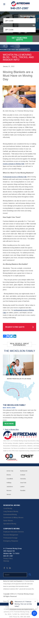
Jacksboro (10, 486)
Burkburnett (23, 471)
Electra (9, 475)
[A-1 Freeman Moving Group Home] (20, 3)
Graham (22, 475)
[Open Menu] (4, 4)
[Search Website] (30, 575)
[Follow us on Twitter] (7, 568)
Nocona (9, 490)
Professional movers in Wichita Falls (15, 177)
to (34, 25)
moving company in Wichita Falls (13, 164)
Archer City (10, 471)
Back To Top (7, 601)
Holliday (9, 482)
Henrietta (23, 478)
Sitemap (6, 561)
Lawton (22, 486)
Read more (9, 423)
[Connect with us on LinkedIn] (10, 568)
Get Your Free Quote (19, 39)
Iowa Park (23, 482)
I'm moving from (27, 16)
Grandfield (10, 478)
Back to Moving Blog (12, 429)
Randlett (22, 490)
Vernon (9, 494)
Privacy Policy (8, 558)
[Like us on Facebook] (4, 568)
